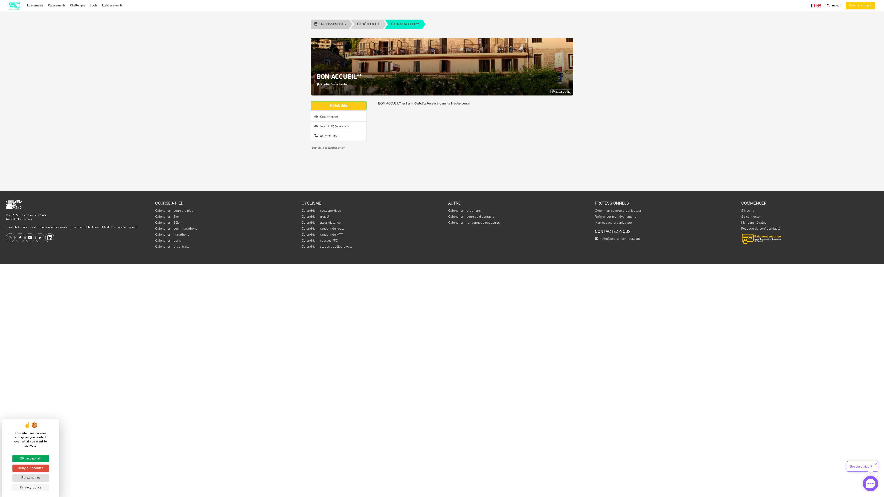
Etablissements (112, 5)
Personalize (30, 478)
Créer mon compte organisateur (618, 210)
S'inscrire (748, 210)
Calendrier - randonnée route (323, 228)
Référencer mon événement (615, 216)
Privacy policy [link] (31, 487)
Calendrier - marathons (172, 234)
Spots (94, 5)
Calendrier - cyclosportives (321, 210)
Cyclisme (311, 203)
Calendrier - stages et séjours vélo (327, 246)
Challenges (77, 5)
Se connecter (751, 216)
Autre (454, 203)
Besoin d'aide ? (861, 466)
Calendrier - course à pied (174, 210)
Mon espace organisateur (613, 222)
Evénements (35, 5)
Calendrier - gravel (315, 216)
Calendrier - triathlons (464, 210)
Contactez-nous (613, 231)
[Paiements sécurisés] (762, 238)
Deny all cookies (31, 468)
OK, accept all (30, 458)
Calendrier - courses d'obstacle (471, 216)
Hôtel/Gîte (370, 24)
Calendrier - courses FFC (320, 240)
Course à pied (169, 203)
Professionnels (612, 203)
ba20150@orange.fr (334, 126)
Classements (57, 5)
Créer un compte (860, 5)
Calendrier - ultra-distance (321, 222)
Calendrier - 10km (168, 222)
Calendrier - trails (168, 240)
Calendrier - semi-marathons (176, 228)
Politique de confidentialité (760, 228)
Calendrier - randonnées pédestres (474, 222)
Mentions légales (753, 222)
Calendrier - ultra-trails (172, 246)
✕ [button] (876, 464)
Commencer (754, 203)
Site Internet (328, 117)
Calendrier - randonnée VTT (322, 234)
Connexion (834, 5)
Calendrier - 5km (167, 216)
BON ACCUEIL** (407, 24)
